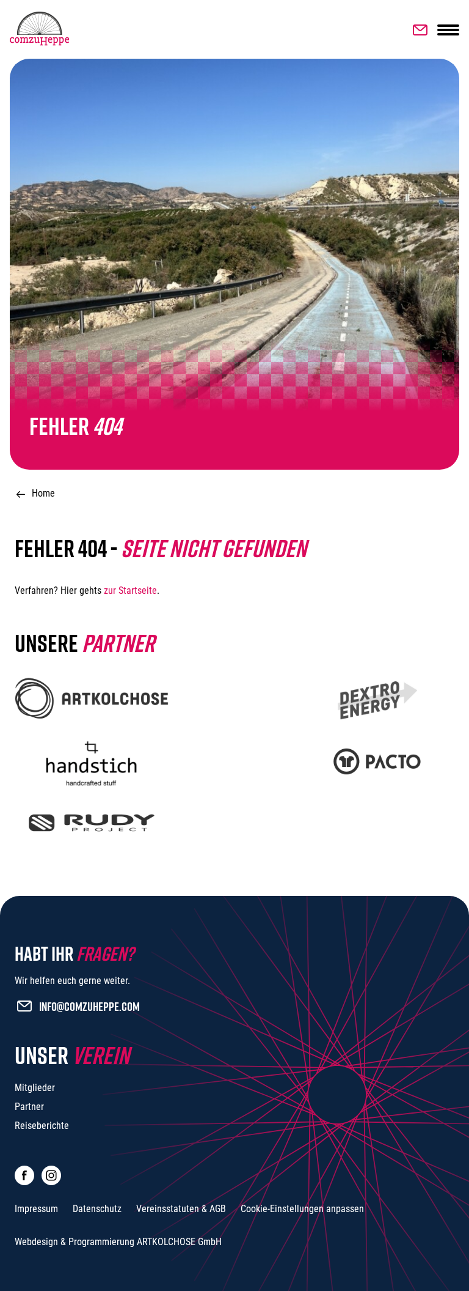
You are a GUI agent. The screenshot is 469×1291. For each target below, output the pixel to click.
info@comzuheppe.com (89, 1006)
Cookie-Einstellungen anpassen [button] (302, 1209)
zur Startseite (130, 590)
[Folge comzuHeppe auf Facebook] (24, 1175)
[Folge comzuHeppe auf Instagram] (51, 1175)
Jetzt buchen (417, 30)
